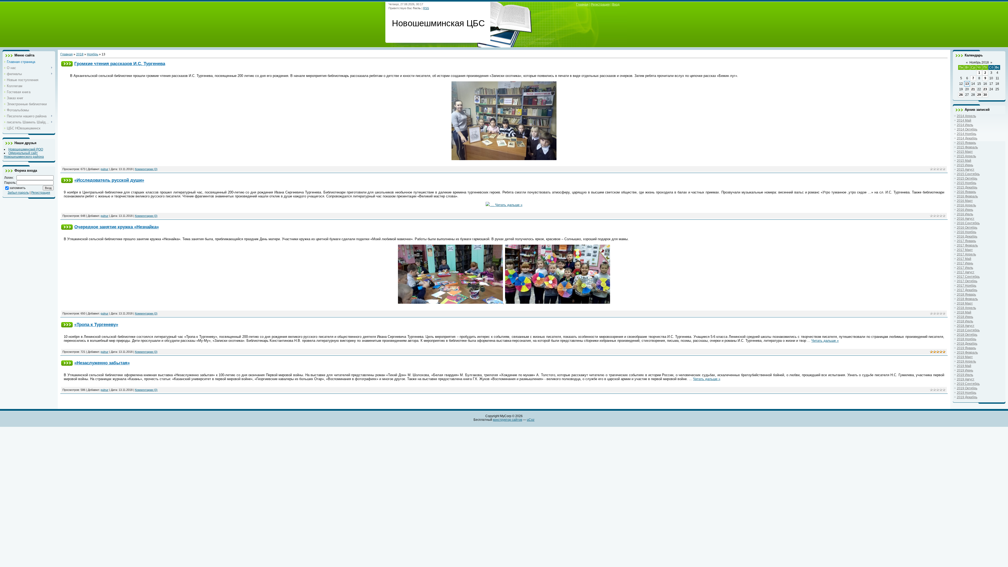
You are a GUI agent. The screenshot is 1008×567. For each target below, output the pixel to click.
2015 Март (965, 152)
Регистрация (600, 4)
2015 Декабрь (967, 187)
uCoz (530, 420)
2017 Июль (965, 268)
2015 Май (964, 160)
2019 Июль (965, 375)
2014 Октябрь (967, 129)
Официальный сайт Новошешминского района (24, 155)
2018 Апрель (966, 308)
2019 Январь (966, 348)
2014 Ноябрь (966, 134)
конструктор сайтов (507, 420)
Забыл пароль (18, 193)
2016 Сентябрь (968, 223)
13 (967, 84)
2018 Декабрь (967, 343)
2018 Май (964, 312)
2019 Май (964, 366)
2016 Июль (965, 214)
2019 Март (965, 357)
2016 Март (965, 201)
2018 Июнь (965, 317)
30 (985, 95)
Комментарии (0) (146, 169)
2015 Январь (966, 143)
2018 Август (965, 326)
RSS (426, 8)
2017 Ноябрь (966, 285)
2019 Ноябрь (966, 393)
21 (973, 89)
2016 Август (965, 218)
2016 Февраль (967, 196)
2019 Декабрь (967, 397)
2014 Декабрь (967, 138)
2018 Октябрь (967, 335)
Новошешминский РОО (25, 149)
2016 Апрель (966, 205)
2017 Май (964, 259)
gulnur (104, 169)
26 (961, 95)
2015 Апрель (966, 156)
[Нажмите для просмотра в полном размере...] (504, 159)
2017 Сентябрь (968, 277)
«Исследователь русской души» (109, 180)
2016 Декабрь (967, 236)
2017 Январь (966, 241)
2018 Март (965, 303)
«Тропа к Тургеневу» (96, 324)
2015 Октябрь (967, 178)
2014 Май (964, 120)
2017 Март (965, 250)
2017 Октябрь (967, 281)
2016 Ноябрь (966, 232)
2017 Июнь (965, 263)
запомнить (17, 188)
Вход (616, 4)
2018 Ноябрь (966, 339)
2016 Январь (966, 192)
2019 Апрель (966, 361)
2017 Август (965, 272)
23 (985, 89)
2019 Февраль (967, 352)
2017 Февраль (967, 245)
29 (979, 95)
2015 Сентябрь (968, 174)
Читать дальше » (508, 205)
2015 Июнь (965, 165)
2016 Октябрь (967, 227)
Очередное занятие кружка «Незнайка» (116, 226)
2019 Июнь (965, 370)
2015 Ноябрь (966, 183)
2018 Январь (966, 294)
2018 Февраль (967, 299)
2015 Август (965, 169)
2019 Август (965, 379)
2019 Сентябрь (968, 384)
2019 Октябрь (967, 388)
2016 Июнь (965, 210)
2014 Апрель (966, 116)
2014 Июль (965, 125)
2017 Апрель (966, 254)
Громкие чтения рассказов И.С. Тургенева (119, 63)
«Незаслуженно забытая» (102, 362)
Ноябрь (92, 54)
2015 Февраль (967, 147)
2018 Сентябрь (968, 330)
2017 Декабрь (967, 290)
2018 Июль (965, 321)
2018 (79, 54)
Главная (582, 4)
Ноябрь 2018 (979, 62)
